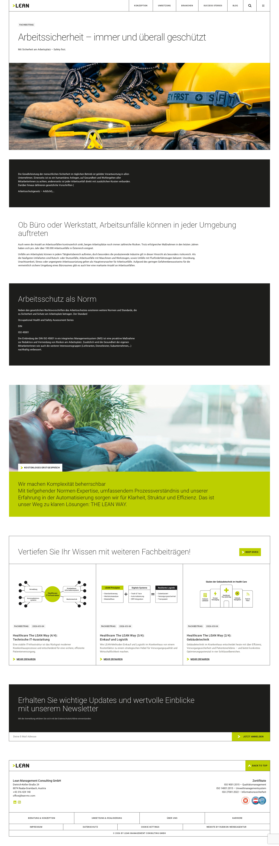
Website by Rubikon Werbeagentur (227, 827)
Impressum (36, 827)
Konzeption (140, 6)
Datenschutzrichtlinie (68, 718)
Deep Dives (251, 552)
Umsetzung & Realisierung (107, 818)
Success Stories (213, 6)
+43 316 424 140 (22, 792)
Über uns (172, 818)
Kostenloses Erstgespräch (42, 467)
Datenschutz (90, 827)
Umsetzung (164, 6)
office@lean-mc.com (24, 795)
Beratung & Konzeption (41, 818)
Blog (235, 6)
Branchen (187, 6)
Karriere (237, 818)
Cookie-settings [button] (150, 827)
